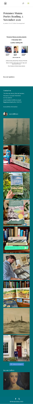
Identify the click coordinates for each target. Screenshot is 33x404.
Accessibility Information (10, 106)
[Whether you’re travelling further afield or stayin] (16, 185)
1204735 (19, 102)
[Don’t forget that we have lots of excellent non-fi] (16, 294)
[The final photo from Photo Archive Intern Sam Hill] (16, 131)
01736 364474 (7, 97)
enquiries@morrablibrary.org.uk (12, 100)
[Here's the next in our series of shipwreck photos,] (16, 321)
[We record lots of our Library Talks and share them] (16, 213)
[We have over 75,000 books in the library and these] (16, 240)
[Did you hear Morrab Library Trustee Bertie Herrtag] (16, 348)
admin (6, 23)
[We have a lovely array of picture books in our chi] (16, 158)
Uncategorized (21, 23)
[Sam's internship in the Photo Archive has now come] (16, 267)
